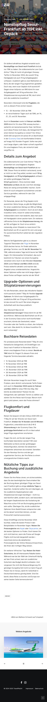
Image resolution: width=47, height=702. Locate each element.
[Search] (35, 5)
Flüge (26, 243)
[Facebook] (21, 683)
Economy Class (10, 19)
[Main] (23, 663)
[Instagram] (25, 683)
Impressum (29, 688)
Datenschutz (39, 688)
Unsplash (39, 617)
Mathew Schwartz (25, 617)
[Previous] (12, 663)
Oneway (7, 596)
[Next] (35, 663)
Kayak (22, 528)
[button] (42, 4)
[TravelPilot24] (7, 4)
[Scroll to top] (43, 698)
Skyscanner (33, 528)
